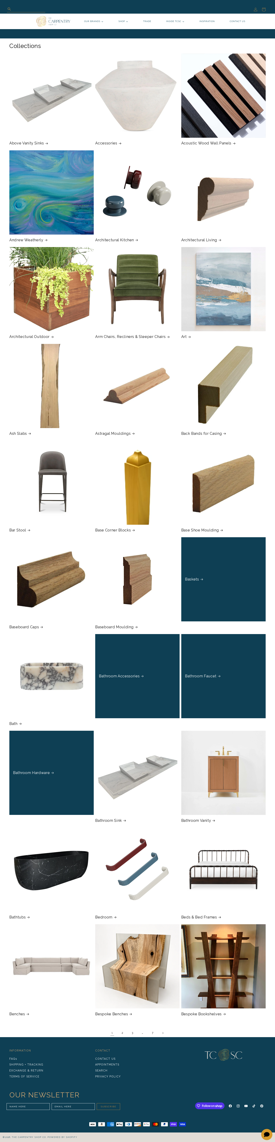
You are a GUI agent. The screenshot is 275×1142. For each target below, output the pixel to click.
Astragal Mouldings (113, 433)
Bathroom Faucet (200, 676)
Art (184, 336)
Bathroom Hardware (31, 772)
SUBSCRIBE (108, 1106)
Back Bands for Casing (201, 433)
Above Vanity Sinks (26, 143)
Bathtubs (17, 917)
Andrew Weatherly (26, 240)
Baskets (192, 579)
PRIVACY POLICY (108, 1076)
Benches (17, 1014)
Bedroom (103, 917)
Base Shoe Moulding (200, 530)
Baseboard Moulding (114, 627)
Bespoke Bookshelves (201, 1014)
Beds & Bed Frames (199, 917)
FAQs (13, 1058)
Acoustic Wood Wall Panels (206, 143)
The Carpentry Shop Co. (29, 1137)
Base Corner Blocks (113, 530)
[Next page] (163, 1033)
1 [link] (112, 1033)
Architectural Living (199, 240)
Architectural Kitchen (114, 240)
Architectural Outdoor (29, 336)
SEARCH (101, 1070)
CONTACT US (105, 1058)
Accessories (106, 143)
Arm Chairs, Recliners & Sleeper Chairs (130, 336)
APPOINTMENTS (107, 1064)
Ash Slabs (18, 433)
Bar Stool (17, 530)
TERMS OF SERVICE (24, 1076)
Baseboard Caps (24, 627)
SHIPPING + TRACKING (26, 1064)
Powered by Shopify (62, 1137)
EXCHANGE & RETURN (26, 1070)
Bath (13, 723)
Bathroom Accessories (119, 676)
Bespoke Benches (111, 1014)
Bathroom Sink (108, 820)
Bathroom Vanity (196, 820)
